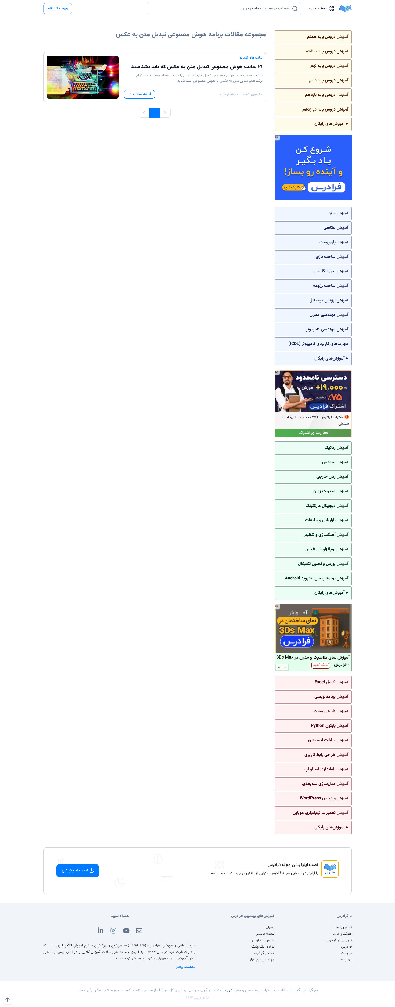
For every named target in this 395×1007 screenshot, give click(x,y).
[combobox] (220, 8)
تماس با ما (344, 927)
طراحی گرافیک (264, 953)
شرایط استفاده (222, 990)
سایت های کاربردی (251, 57)
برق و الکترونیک (262, 947)
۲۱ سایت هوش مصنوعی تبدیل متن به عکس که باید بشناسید (197, 67)
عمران (270, 927)
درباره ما (346, 960)
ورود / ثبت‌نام (58, 9)
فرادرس (346, 947)
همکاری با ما (342, 934)
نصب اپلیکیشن (75, 870)
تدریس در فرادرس (339, 940)
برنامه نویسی (265, 934)
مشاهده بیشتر (185, 967)
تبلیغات (346, 953)
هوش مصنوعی (263, 940)
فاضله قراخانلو (229, 94)
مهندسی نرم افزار (262, 960)
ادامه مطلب (142, 94)
